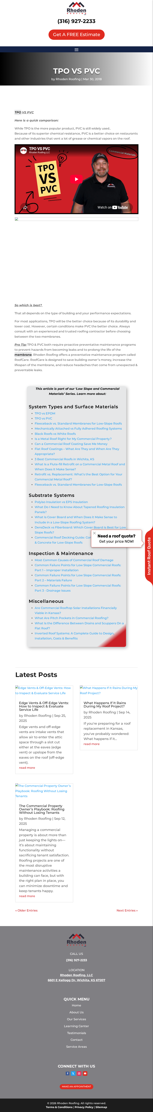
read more (27, 767)
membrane (23, 355)
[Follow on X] (73, 1073)
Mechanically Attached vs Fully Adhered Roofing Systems (78, 428)
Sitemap (101, 1107)
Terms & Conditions (59, 1107)
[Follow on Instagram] (79, 1073)
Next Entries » (127, 910)
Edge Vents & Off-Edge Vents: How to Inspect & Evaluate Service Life (44, 706)
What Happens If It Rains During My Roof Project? (105, 704)
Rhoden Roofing (68, 79)
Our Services (76, 1019)
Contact (77, 1040)
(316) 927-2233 (76, 21)
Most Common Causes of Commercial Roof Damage (74, 560)
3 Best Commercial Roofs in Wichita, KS (64, 459)
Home (76, 1005)
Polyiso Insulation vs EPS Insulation (61, 502)
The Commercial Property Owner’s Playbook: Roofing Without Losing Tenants (41, 809)
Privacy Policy (84, 1107)
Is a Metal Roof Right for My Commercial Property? (73, 439)
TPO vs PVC (43, 418)
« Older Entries (26, 910)
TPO (18, 112)
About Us (76, 1012)
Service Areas (76, 1046)
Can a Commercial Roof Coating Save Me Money (71, 444)
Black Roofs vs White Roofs (55, 434)
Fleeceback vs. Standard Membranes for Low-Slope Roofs (78, 423)
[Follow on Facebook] (67, 1073)
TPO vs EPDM (45, 413)
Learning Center (76, 1026)
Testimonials (76, 1033)
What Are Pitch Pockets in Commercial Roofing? (71, 618)
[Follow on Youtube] (85, 1073)
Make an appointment (76, 1086)
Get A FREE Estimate (76, 34)
